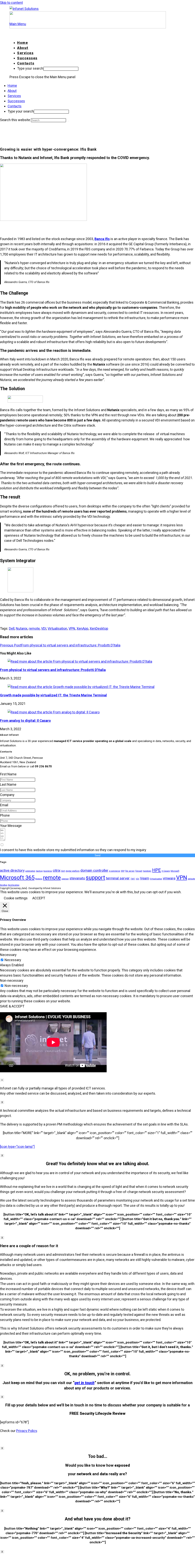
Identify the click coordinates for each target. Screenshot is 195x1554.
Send (97, 855)
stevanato (77, 878)
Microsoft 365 (17, 877)
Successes (16, 101)
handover (147, 871)
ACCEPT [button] (38, 898)
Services (14, 96)
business (47, 871)
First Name (8, 774)
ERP (123, 871)
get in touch (84, 1382)
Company (7, 795)
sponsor (65, 879)
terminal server (118, 878)
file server (130, 871)
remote (34, 628)
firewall (138, 871)
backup (39, 871)
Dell (11, 628)
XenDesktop (99, 628)
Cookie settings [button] (16, 898)
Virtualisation (57, 628)
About (12, 91)
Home (12, 86)
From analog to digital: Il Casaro (25, 721)
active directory (12, 870)
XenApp (82, 628)
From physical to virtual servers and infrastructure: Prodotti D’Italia (53, 670)
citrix (56, 870)
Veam (144, 878)
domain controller (94, 870)
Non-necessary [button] (11, 980)
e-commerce (114, 871)
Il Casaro (166, 871)
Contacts (15, 106)
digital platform (73, 871)
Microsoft (175, 871)
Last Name (8, 784)
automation (30, 871)
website (191, 879)
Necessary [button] (8, 955)
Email (4, 805)
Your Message (11, 826)
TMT (132, 879)
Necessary (13, 960)
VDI (43, 628)
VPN (72, 628)
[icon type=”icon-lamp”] (17, 1147)
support (95, 877)
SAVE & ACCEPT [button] (12, 1006)
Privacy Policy (26, 1431)
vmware (169, 878)
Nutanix (21, 628)
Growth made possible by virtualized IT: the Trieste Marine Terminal (53, 695)
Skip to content (11, 3)
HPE (156, 870)
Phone (5, 815)
